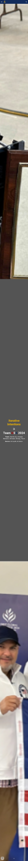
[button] (1, 2)
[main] (14, 432)
